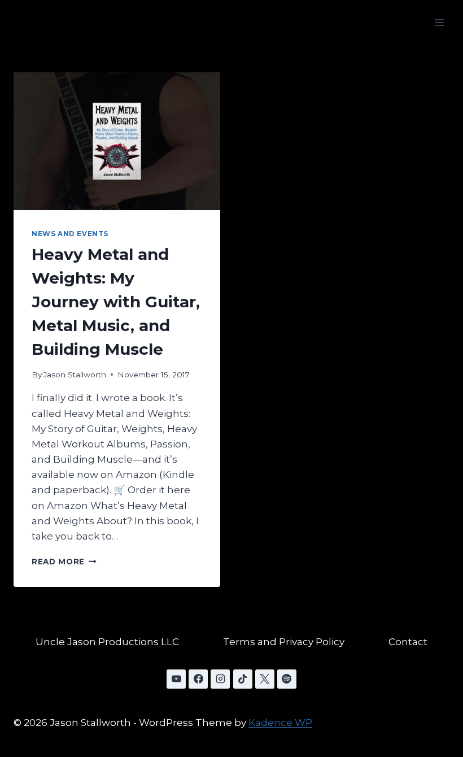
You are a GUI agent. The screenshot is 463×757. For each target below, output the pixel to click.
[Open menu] (439, 22)
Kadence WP (280, 722)
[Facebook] (198, 679)
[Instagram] (220, 679)
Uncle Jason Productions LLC (107, 641)
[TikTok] (242, 679)
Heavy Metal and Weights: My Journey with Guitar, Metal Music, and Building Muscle (116, 302)
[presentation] (117, 141)
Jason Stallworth (74, 374)
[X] (264, 679)
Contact (407, 641)
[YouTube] (176, 679)
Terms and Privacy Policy (283, 641)
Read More (64, 561)
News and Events (70, 233)
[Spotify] (286, 679)
